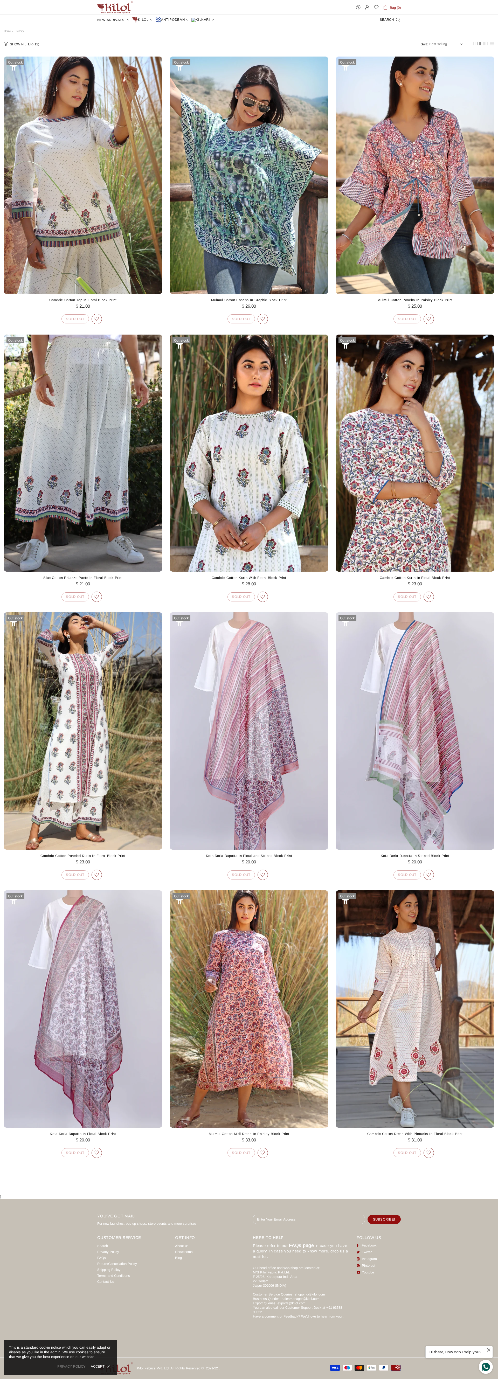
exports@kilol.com (292, 1303)
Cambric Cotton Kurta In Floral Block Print (415, 578)
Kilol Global (115, 7)
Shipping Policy (109, 1270)
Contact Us (105, 1282)
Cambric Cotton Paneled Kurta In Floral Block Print (83, 856)
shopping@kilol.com (310, 1294)
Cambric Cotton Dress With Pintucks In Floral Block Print (415, 1134)
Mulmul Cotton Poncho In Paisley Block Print (415, 300)
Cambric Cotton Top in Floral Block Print (82, 300)
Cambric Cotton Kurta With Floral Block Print (249, 578)
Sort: (424, 44)
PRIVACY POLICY (71, 1366)
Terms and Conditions (113, 1276)
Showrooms (184, 1252)
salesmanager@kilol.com (301, 1299)
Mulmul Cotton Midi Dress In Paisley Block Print (249, 1134)
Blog (178, 1258)
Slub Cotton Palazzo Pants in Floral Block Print (83, 578)
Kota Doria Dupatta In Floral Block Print (83, 1134)
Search (102, 1246)
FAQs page (301, 1245)
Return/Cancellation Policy (117, 1264)
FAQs (101, 1258)
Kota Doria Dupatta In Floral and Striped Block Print (249, 856)
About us (182, 1246)
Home (7, 31)
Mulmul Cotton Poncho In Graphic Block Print (249, 300)
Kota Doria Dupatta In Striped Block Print (415, 856)
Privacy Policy (108, 1252)
